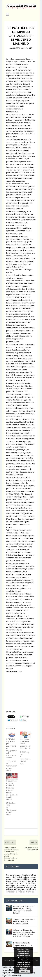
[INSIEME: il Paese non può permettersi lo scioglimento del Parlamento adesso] (12, 735)
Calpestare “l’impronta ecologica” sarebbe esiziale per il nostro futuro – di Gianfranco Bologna (24, 933)
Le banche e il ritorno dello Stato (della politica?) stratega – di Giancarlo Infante (24, 909)
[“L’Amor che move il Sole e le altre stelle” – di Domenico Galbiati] (9, 921)
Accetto (24, 971)
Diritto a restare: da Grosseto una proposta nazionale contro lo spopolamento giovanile (23, 946)
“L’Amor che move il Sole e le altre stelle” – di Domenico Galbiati (23, 921)
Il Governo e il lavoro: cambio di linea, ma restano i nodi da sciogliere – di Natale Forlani (12, 790)
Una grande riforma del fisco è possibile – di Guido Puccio (25, 743)
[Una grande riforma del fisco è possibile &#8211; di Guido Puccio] (25, 735)
